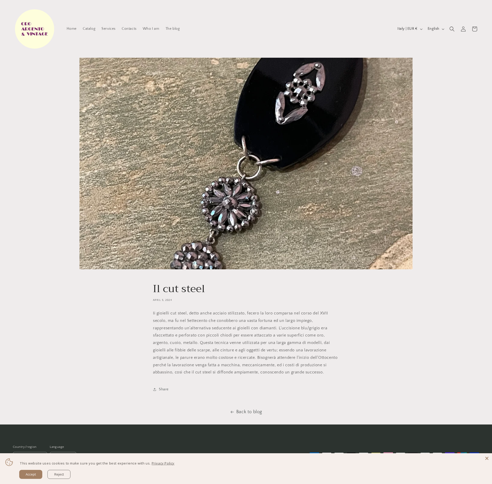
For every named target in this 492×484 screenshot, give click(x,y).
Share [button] (164, 389)
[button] (452, 29)
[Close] (486, 458)
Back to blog (249, 411)
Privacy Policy (163, 463)
